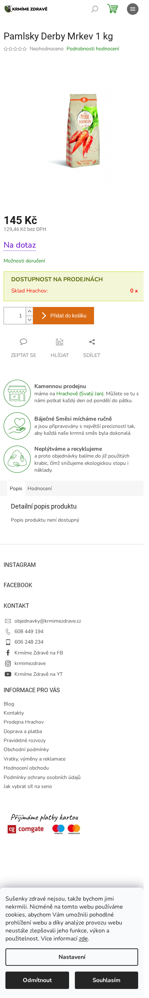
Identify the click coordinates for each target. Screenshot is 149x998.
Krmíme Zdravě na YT (38, 674)
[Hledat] (95, 9)
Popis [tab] (16, 488)
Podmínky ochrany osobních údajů (42, 777)
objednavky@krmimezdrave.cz (47, 621)
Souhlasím (106, 980)
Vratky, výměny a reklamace (34, 758)
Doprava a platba (23, 731)
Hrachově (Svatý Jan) (79, 393)
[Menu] (132, 9)
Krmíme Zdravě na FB (38, 652)
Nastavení (72, 957)
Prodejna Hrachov (24, 722)
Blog (9, 703)
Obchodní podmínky (26, 749)
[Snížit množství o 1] (29, 320)
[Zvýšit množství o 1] (29, 311)
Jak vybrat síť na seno (28, 786)
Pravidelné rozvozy (25, 740)
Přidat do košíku (68, 316)
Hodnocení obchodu (26, 768)
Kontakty (14, 712)
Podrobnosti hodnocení (93, 48)
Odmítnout (37, 980)
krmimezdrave (30, 663)
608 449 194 (28, 631)
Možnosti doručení (24, 260)
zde (83, 939)
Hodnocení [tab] (39, 488)
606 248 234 (28, 642)
